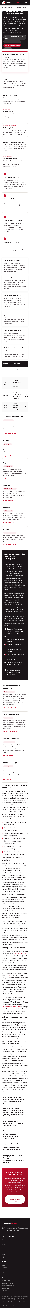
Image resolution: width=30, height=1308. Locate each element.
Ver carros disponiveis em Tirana (15, 1199)
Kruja (3, 1257)
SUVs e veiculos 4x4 (11, 714)
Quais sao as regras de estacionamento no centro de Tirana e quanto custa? (13, 1123)
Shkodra (6, 507)
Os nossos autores (7, 1270)
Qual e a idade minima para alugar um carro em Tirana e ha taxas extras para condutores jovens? (13, 1100)
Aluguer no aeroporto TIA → (11, 433)
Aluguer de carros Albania (8, 7)
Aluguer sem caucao (7, 1283)
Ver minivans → (7, 779)
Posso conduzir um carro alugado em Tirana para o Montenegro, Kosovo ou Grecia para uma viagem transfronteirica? (11, 1134)
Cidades (19, 7)
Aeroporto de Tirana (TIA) (13, 417)
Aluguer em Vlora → (9, 478)
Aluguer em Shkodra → (10, 522)
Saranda (6, 485)
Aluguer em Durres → (9, 456)
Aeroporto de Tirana (7, 1242)
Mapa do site (5, 1288)
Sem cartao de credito (8, 1285)
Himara (6, 529)
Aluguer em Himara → (9, 544)
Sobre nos (4, 1265)
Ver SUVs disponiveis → (10, 731)
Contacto (4, 1267)
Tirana (3, 1239)
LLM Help (4, 1290)
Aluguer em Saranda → (10, 500)
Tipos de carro (6, 1280)
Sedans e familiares (11, 738)
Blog (3, 1272)
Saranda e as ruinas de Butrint (11, 1007)
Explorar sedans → (8, 755)
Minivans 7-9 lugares (11, 763)
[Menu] (26, 2)
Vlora (5, 463)
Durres (6, 441)
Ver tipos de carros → (9, 707)
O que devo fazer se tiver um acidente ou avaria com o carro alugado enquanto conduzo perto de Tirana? (12, 1146)
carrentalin (9, 1224)
